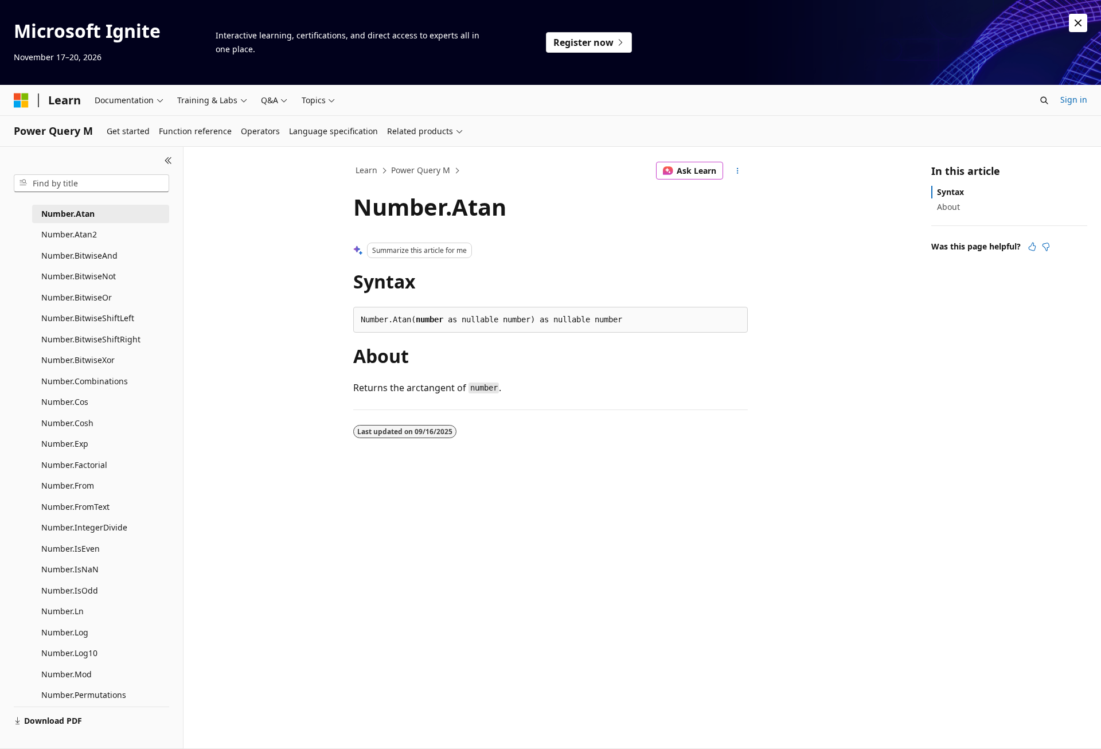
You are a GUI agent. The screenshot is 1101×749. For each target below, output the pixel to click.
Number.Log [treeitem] (64, 632)
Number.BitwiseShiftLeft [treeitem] (87, 318)
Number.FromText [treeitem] (75, 506)
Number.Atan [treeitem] (68, 213)
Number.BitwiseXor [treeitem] (78, 359)
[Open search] (1044, 100)
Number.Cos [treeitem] (64, 401)
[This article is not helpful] (1046, 246)
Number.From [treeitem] (67, 485)
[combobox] (91, 183)
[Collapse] (168, 160)
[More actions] (738, 171)
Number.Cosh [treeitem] (67, 423)
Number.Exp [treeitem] (64, 443)
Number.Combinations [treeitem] (84, 381)
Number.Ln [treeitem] (62, 611)
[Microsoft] (21, 100)
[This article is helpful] (1032, 246)
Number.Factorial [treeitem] (74, 464)
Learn (366, 170)
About (948, 206)
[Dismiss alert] (1078, 23)
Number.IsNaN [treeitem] (70, 569)
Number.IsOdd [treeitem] (69, 590)
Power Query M (420, 170)
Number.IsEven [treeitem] (70, 548)
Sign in (1073, 99)
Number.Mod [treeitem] (66, 674)
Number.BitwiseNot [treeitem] (78, 276)
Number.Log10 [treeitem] (69, 652)
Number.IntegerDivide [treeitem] (84, 527)
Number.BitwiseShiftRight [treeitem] (90, 339)
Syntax (950, 191)
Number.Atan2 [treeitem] (69, 234)
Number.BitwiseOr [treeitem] (76, 297)
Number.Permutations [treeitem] (83, 694)
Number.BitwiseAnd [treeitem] (79, 255)
